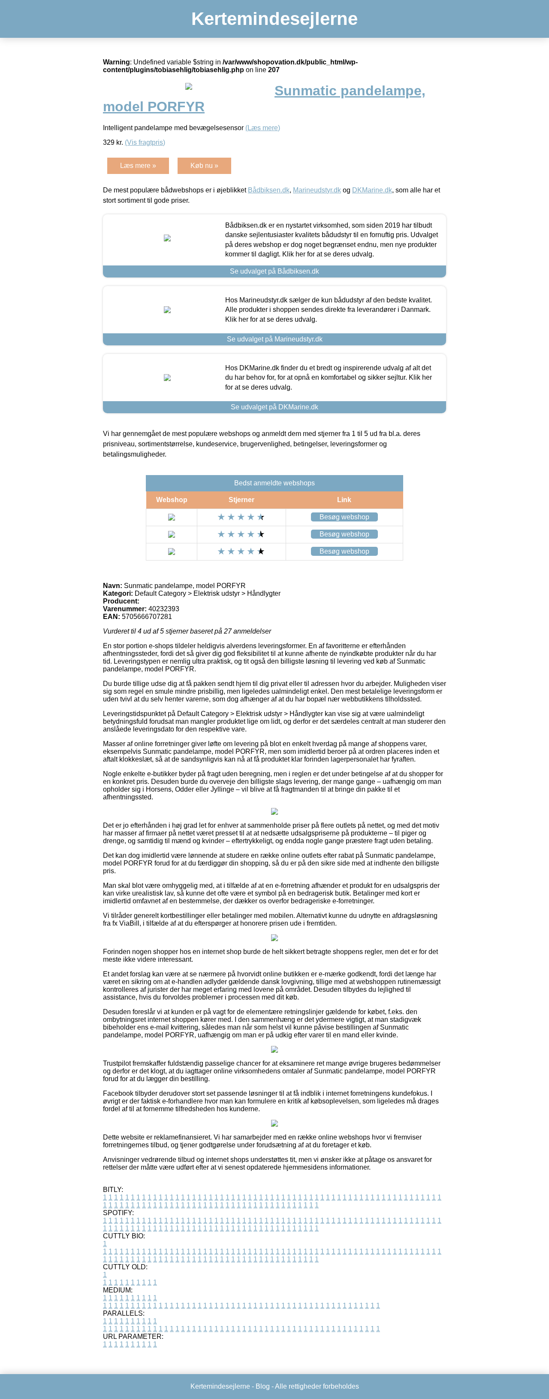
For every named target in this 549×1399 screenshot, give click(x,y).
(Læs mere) (262, 127)
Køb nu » (204, 165)
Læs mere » (138, 165)
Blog (263, 1386)
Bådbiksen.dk (269, 190)
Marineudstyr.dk (317, 190)
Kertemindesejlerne (274, 19)
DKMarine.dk (372, 190)
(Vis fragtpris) (145, 142)
